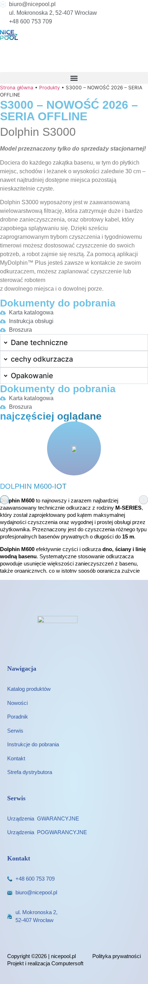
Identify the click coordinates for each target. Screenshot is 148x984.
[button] (74, 78)
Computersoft (67, 963)
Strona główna (16, 87)
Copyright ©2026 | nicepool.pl (41, 956)
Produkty (49, 87)
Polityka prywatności (116, 956)
